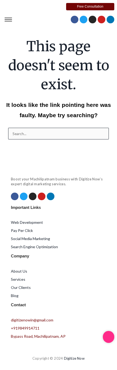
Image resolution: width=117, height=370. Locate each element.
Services (18, 279)
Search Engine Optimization (34, 246)
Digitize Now (74, 358)
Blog (15, 295)
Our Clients (21, 287)
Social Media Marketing (30, 238)
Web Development (27, 222)
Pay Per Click (22, 230)
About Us (19, 271)
